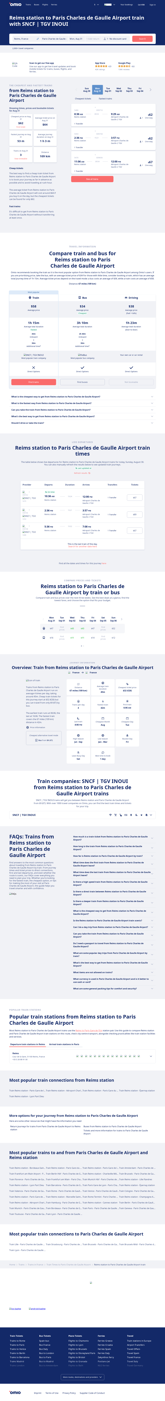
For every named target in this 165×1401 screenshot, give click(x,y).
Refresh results (80, 473)
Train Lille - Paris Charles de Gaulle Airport (29, 1244)
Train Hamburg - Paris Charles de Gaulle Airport (69, 1202)
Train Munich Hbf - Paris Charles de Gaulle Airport (106, 1179)
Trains (28, 4)
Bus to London (46, 1353)
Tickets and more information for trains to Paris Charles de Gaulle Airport (116, 1132)
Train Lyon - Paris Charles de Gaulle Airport (67, 1214)
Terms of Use (52, 1393)
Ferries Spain (104, 1349)
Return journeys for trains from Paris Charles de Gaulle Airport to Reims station (45, 1128)
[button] (77, 39)
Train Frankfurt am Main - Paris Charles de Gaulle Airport (73, 1179)
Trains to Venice (18, 1349)
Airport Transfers (136, 1345)
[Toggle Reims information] (150, 1056)
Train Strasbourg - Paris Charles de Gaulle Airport (70, 1244)
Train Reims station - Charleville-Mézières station (106, 1173)
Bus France (44, 1345)
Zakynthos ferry (106, 1357)
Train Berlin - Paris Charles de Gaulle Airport (140, 1202)
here (104, 563)
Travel (130, 1335)
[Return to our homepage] (17, 5)
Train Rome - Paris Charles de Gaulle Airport (67, 1191)
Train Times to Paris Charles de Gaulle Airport (69, 1264)
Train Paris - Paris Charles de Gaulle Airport (103, 1208)
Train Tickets (16, 1335)
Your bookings (127, 5)
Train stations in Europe (139, 1340)
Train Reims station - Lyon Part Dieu (26, 1096)
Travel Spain (133, 1353)
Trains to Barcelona (20, 1357)
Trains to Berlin (17, 1353)
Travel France (134, 1357)
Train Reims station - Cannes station (99, 1202)
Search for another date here (82, 546)
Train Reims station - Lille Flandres (135, 1179)
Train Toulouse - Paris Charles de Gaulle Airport (32, 1214)
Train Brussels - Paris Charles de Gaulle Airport (141, 1173)
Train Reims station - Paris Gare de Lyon (28, 1196)
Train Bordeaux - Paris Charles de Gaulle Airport (69, 1208)
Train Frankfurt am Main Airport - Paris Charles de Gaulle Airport (40, 1173)
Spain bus (44, 1340)
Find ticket (20, 127)
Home (12, 1264)
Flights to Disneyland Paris (81, 1353)
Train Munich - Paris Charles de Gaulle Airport (31, 1208)
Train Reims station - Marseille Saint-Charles (67, 1196)
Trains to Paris (17, 1345)
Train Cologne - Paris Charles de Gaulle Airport (141, 1191)
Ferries (54, 4)
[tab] (83, 98)
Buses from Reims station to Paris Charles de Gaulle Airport (113, 1126)
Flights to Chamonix (78, 1340)
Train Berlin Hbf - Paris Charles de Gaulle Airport (69, 1173)
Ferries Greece (105, 1340)
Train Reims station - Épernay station (137, 1090)
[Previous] (43, 619)
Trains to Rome (17, 1340)
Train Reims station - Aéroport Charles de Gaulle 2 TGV (72, 1090)
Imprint (37, 1393)
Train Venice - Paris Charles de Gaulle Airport (104, 1191)
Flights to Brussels (77, 1349)
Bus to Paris (45, 1357)
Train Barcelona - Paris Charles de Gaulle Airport (69, 1185)
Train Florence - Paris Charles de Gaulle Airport (32, 1179)
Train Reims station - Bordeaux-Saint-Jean (29, 1168)
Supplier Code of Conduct (92, 1393)
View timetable (20, 158)
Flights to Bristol (76, 1357)
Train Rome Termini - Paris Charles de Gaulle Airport (107, 1196)
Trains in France (35, 1264)
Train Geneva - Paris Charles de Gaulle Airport (141, 1208)
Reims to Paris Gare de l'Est (89, 1030)
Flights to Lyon (75, 1345)
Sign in (153, 5)
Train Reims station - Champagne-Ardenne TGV (142, 1196)
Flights (45, 4)
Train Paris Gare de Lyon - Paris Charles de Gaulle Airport (110, 1185)
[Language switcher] (109, 4)
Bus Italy (43, 1349)
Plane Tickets (75, 1335)
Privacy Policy (69, 1393)
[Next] (150, 90)
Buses (36, 4)
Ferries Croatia (105, 1345)
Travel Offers (133, 1349)
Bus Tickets (45, 1335)
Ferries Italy (104, 1353)
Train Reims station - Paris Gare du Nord (102, 1090)
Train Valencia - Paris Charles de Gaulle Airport (31, 1191)
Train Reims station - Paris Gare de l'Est (28, 1090)
